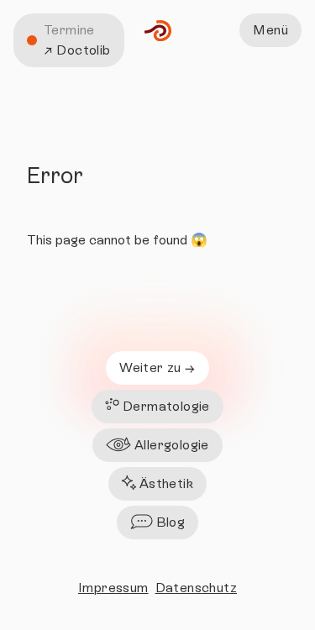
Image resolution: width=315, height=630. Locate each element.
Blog (171, 522)
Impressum (113, 588)
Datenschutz (196, 588)
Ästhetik (166, 483)
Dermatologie (166, 406)
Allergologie (171, 445)
